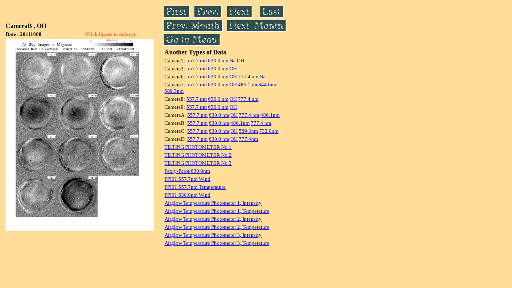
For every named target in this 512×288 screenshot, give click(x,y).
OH (240, 61)
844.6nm (268, 85)
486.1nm (247, 85)
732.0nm (268, 131)
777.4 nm (248, 77)
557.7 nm (196, 61)
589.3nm (174, 91)
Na (233, 61)
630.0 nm (218, 61)
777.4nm (248, 139)
